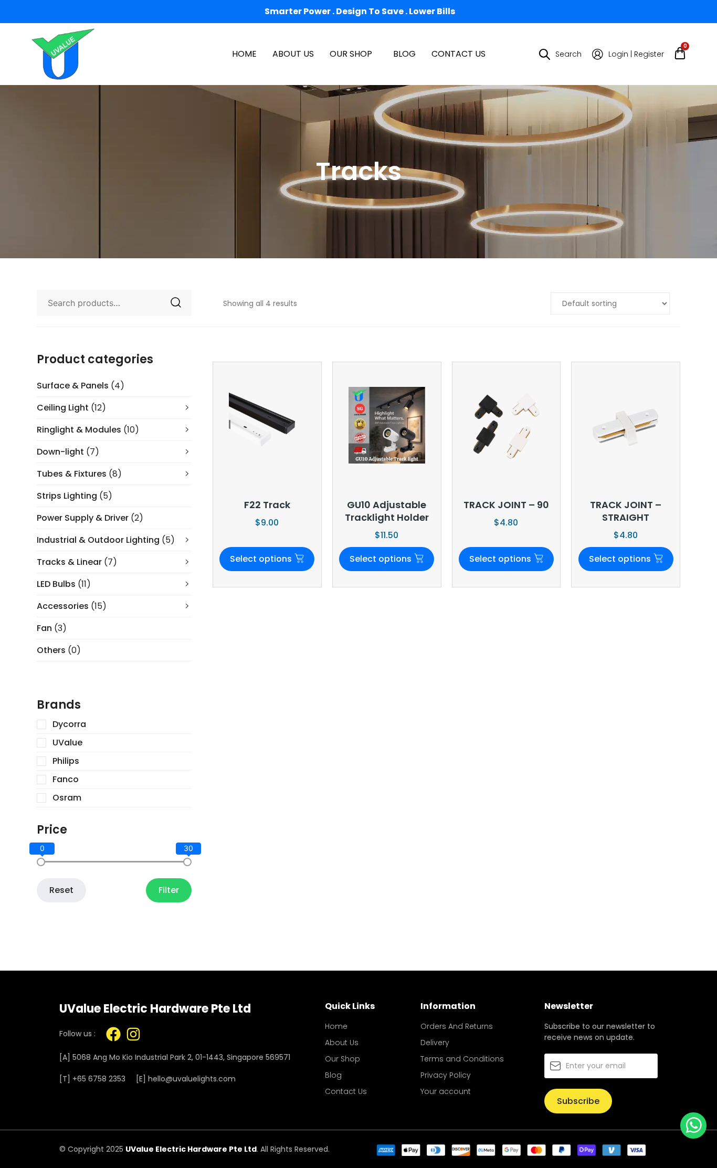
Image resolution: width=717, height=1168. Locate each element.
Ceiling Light (71, 408)
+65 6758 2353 (98, 1079)
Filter (169, 890)
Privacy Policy (445, 1075)
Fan (52, 628)
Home (244, 54)
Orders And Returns (456, 1026)
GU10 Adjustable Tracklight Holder (387, 511)
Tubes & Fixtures (79, 474)
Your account (445, 1091)
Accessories (72, 606)
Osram (66, 798)
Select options (261, 559)
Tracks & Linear (77, 562)
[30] (187, 862)
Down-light (68, 452)
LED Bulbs (64, 584)
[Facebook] (113, 1034)
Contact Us (458, 54)
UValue (67, 743)
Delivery (434, 1042)
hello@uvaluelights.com (192, 1079)
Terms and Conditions (462, 1059)
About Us (293, 54)
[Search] (176, 303)
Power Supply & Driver (90, 518)
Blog (404, 54)
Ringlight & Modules (88, 430)
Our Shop (351, 54)
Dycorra (69, 724)
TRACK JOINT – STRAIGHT (625, 511)
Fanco (65, 779)
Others (59, 650)
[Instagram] (133, 1034)
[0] (41, 862)
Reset (61, 890)
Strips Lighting (74, 496)
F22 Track (267, 504)
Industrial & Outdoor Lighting (106, 540)
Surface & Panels (80, 386)
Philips (65, 761)
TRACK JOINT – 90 (506, 504)
